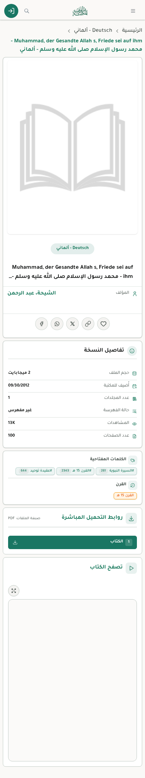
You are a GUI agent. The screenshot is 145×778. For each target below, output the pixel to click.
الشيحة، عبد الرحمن (31, 294)
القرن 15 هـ (125, 496)
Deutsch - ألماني (93, 31)
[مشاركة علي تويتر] (72, 323)
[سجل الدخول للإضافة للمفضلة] (103, 323)
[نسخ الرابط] (88, 323)
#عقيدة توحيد (36, 471)
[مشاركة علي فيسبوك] (41, 323)
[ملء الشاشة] (13, 590)
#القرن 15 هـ (76, 471)
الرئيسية (132, 31)
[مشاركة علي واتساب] (57, 323)
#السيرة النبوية (117, 471)
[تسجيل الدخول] (11, 11)
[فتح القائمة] (133, 11)
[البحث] (26, 11)
